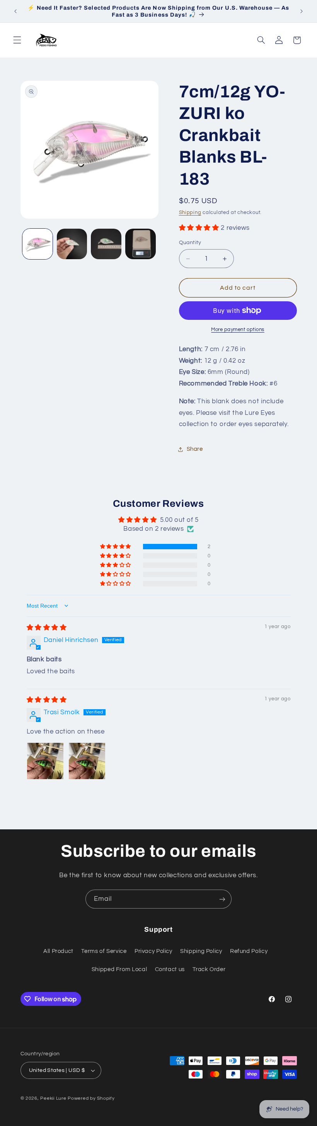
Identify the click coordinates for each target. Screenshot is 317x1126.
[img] (47, 627)
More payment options (237, 329)
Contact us (170, 969)
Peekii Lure (53, 1098)
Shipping (190, 212)
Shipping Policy (201, 951)
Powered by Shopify (91, 1098)
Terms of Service (103, 951)
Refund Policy (249, 951)
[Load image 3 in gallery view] (106, 244)
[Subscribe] (222, 899)
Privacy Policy (153, 951)
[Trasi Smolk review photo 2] (87, 761)
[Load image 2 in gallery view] (72, 244)
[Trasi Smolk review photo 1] (45, 761)
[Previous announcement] (15, 11)
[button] (17, 40)
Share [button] (195, 449)
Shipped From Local (119, 969)
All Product (58, 951)
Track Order (209, 969)
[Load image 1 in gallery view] (37, 244)
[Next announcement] (301, 11)
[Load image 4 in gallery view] (140, 244)
